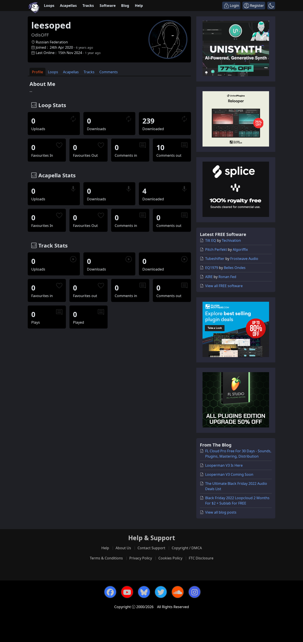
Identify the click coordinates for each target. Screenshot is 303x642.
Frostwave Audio (244, 258)
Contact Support (151, 547)
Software (108, 5)
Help (139, 5)
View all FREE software (224, 285)
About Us (123, 547)
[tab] (37, 72)
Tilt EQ (210, 240)
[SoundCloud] (177, 592)
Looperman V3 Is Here (224, 465)
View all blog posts (220, 512)
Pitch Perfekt (216, 249)
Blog (125, 5)
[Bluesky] (144, 592)
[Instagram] (194, 592)
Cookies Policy (170, 558)
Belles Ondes (235, 267)
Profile (37, 72)
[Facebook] (110, 592)
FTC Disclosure (201, 558)
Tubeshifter (214, 258)
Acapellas (68, 5)
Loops (49, 5)
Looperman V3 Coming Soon (229, 474)
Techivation (231, 240)
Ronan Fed (227, 276)
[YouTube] (127, 592)
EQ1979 (211, 267)
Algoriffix (240, 249)
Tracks (88, 5)
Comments (108, 72)
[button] (271, 6)
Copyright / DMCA (187, 547)
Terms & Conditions (106, 558)
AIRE (209, 276)
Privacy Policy (140, 558)
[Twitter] (161, 592)
